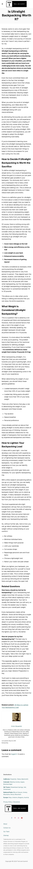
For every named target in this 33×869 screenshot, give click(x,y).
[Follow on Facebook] (11, 818)
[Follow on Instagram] (18, 818)
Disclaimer (16, 802)
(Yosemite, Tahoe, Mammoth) (15, 779)
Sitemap (6, 835)
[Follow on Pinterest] (14, 818)
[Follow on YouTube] (21, 818)
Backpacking (5, 742)
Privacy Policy (7, 802)
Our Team (6, 831)
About (5, 824)
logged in (14, 754)
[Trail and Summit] (16, 4)
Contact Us (6, 828)
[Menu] (2, 4)
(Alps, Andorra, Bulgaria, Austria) (16, 797)
